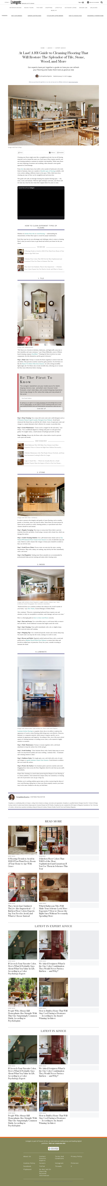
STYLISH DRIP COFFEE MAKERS (55, 15)
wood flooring (41, 233)
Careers (42, 1163)
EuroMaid (35, 354)
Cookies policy (29, 1163)
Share (21, 152)
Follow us (53, 152)
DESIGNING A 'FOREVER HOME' (95, 15)
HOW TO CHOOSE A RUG (75, 15)
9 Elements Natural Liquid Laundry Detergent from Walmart (34, 420)
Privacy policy (76, 1156)
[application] (40, 203)
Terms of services (41, 402)
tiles (22, 169)
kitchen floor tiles (30, 233)
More (53, 10)
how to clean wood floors (41, 618)
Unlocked (93, 7)
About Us (27, 1156)
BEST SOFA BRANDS (16, 15)
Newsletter (61, 152)
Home (43, 48)
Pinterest (75, 1163)
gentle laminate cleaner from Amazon (37, 760)
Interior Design (15, 7)
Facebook (27, 1166)
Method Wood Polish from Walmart (36, 640)
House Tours (29, 7)
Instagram (59, 1163)
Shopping (48, 7)
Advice (50, 48)
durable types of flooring (48, 171)
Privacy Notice (28, 404)
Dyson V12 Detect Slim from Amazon (33, 364)
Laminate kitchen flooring (24, 731)
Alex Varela (31, 608)
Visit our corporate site (57, 1143)
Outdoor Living (70, 7)
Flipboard (27, 1169)
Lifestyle (58, 7)
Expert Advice (60, 48)
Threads (58, 1166)
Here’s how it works (73, 82)
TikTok (42, 1166)
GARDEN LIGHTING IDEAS (34, 15)
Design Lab (83, 7)
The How (39, 7)
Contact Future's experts (42, 1158)
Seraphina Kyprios (46, 76)
